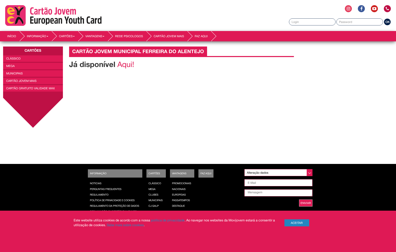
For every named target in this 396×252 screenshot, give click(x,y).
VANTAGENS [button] (93, 36)
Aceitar (297, 223)
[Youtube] (374, 8)
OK (387, 22)
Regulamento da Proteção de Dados (114, 205)
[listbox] (278, 172)
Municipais (155, 200)
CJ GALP (153, 205)
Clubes (153, 194)
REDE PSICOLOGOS (129, 36)
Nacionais (179, 189)
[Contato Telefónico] (387, 8)
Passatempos (181, 200)
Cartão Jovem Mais (169, 36)
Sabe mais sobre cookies (125, 225)
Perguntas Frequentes (105, 189)
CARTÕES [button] (66, 36)
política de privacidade (168, 220)
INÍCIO (11, 36)
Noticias (95, 183)
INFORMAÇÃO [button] (36, 36)
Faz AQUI (201, 36)
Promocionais (181, 183)
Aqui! (126, 64)
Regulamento (99, 194)
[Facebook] (361, 8)
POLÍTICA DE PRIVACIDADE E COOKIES (112, 200)
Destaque (178, 205)
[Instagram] (348, 8)
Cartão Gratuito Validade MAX (30, 88)
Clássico (13, 58)
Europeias (179, 194)
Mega (10, 66)
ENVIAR (306, 203)
